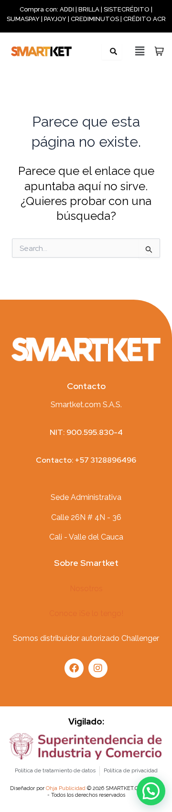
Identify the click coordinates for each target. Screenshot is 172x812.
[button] (139, 51)
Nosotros (86, 588)
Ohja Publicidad (66, 788)
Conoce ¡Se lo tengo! (86, 613)
